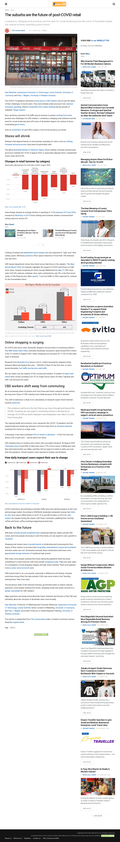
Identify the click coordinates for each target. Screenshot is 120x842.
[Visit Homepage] (59, 4)
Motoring (86, 72)
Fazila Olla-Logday (89, 67)
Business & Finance (90, 222)
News (12, 10)
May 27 (61, 270)
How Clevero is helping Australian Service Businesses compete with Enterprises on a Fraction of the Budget (96, 465)
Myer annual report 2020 (43, 336)
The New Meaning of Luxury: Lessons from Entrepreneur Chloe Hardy (66, 233)
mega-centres (19, 110)
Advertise (27, 838)
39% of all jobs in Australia (44, 435)
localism (9, 539)
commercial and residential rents (26, 533)
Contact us (36, 838)
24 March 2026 (102, 524)
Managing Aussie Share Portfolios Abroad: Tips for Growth (27, 233)
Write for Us (18, 838)
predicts (28, 256)
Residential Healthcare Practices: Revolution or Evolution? (96, 364)
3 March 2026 (103, 676)
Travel (85, 733)
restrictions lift (18, 130)
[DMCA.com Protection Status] (41, 634)
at (83, 170)
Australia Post (23, 362)
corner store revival (19, 568)
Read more (88, 97)
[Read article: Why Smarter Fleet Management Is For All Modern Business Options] (98, 78)
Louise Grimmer (55, 92)
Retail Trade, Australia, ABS (13, 207)
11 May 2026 (101, 317)
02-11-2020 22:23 (34, 30)
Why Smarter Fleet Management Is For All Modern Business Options (97, 62)
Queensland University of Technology (32, 92)
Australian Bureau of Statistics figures (29, 150)
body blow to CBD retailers (46, 101)
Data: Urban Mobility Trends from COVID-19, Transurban (22, 503)
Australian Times (89, 118)
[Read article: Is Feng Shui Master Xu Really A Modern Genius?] (98, 786)
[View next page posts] (43, 244)
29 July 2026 (102, 67)
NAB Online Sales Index (18, 351)
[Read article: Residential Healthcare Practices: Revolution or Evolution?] (98, 381)
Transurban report (12, 446)
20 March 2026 (103, 573)
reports (35, 276)
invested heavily (34, 544)
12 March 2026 (103, 625)
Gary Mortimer (10, 92)
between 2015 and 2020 (66, 212)
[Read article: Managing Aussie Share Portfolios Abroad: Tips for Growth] (10, 233)
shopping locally (51, 562)
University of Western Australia (43, 95)
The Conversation (18, 30)
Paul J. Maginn (23, 95)
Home (7, 10)
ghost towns (20, 124)
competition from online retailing (41, 107)
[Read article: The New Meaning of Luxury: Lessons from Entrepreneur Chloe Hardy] (48, 233)
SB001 (12, 628)
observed (16, 403)
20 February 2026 (103, 728)
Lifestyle (86, 124)
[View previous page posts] (39, 244)
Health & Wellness (90, 423)
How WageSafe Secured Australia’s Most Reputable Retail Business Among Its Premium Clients (97, 619)
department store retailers (34, 253)
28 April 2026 (101, 418)
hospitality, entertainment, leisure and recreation (56, 547)
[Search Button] (114, 4)
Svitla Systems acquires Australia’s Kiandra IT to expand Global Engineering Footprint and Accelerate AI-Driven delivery (97, 310)
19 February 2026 (104, 775)
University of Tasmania (64, 608)
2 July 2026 (22, 238)
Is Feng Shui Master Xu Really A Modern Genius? (95, 770)
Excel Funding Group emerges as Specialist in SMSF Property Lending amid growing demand (98, 260)
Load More (98, 816)
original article (18, 622)
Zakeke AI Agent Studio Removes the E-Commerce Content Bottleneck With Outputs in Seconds (97, 671)
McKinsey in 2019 (22, 215)
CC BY (24, 207)
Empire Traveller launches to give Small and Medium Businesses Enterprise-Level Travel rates (96, 722)
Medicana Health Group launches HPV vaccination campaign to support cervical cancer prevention (97, 412)
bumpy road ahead (12, 591)
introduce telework (64, 426)
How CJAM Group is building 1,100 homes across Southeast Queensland (97, 518)
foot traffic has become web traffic (33, 368)
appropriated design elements (17, 553)
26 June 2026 (101, 266)
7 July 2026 (101, 118)
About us (8, 838)
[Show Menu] (6, 4)
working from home (64, 115)
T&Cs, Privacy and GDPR (51, 838)
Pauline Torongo (89, 217)
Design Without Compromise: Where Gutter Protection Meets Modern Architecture (97, 567)
